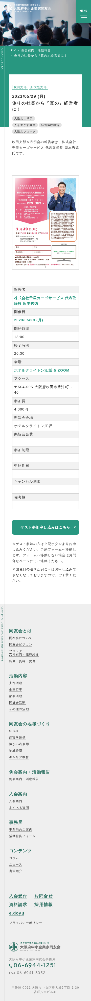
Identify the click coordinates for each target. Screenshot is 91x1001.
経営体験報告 (50, 124)
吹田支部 (20, 87)
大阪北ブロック (25, 131)
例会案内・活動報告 (36, 50)
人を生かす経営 (25, 124)
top (12, 50)
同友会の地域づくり (29, 723)
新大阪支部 (38, 87)
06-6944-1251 (34, 966)
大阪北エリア (23, 118)
